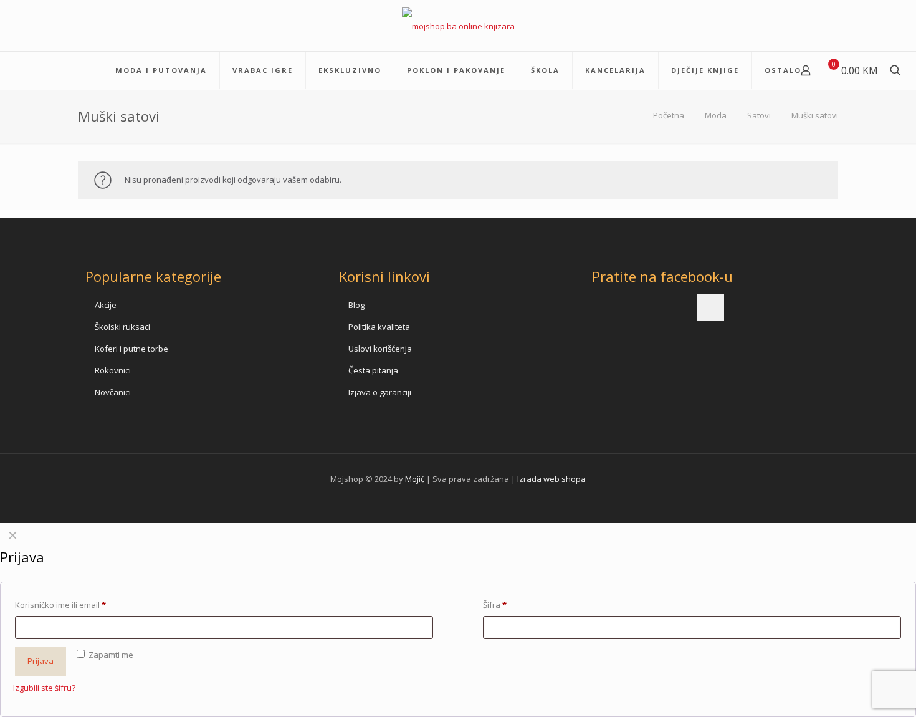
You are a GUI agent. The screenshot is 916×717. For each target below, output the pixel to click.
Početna (668, 115)
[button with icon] (710, 307)
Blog (356, 304)
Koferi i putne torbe (131, 348)
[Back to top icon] (856, 691)
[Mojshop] (458, 25)
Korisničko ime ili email (60, 604)
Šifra (495, 604)
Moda (716, 115)
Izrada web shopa (551, 478)
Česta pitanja (373, 370)
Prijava (40, 660)
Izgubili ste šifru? (44, 687)
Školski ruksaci (122, 326)
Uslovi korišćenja (380, 348)
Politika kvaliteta (379, 326)
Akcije (106, 304)
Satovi (759, 115)
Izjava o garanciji (379, 392)
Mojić (414, 478)
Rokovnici (113, 370)
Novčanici (113, 392)
